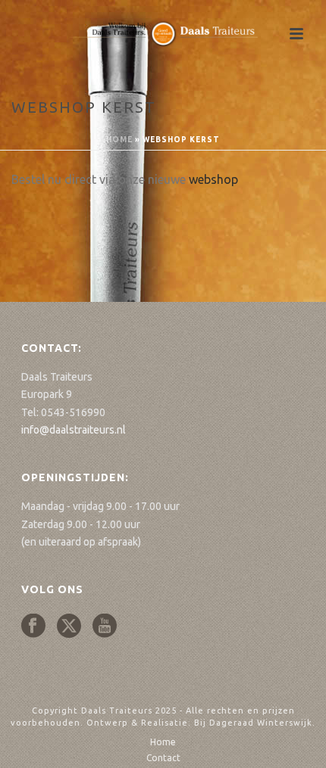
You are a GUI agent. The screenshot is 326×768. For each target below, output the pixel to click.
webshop (213, 179)
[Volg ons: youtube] (104, 626)
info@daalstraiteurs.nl (73, 430)
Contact (163, 758)
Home (119, 139)
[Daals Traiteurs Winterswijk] (163, 34)
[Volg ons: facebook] (33, 626)
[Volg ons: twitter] (69, 626)
